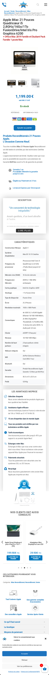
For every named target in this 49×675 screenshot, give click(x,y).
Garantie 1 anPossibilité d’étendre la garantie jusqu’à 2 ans (25, 171)
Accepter (24, 654)
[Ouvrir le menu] (46, 4)
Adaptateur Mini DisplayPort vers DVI (35, 543)
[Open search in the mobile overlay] (38, 4)
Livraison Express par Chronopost (26, 188)
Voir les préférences (24, 666)
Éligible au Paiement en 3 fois (24, 181)
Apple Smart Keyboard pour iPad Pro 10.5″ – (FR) (13, 544)
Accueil (6, 11)
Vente (12, 11)
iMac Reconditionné (18, 582)
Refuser (24, 660)
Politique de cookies (14, 671)
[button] (45, 639)
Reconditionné (21, 11)
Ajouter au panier (24, 128)
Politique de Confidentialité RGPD (30, 671)
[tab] (18, 567)
